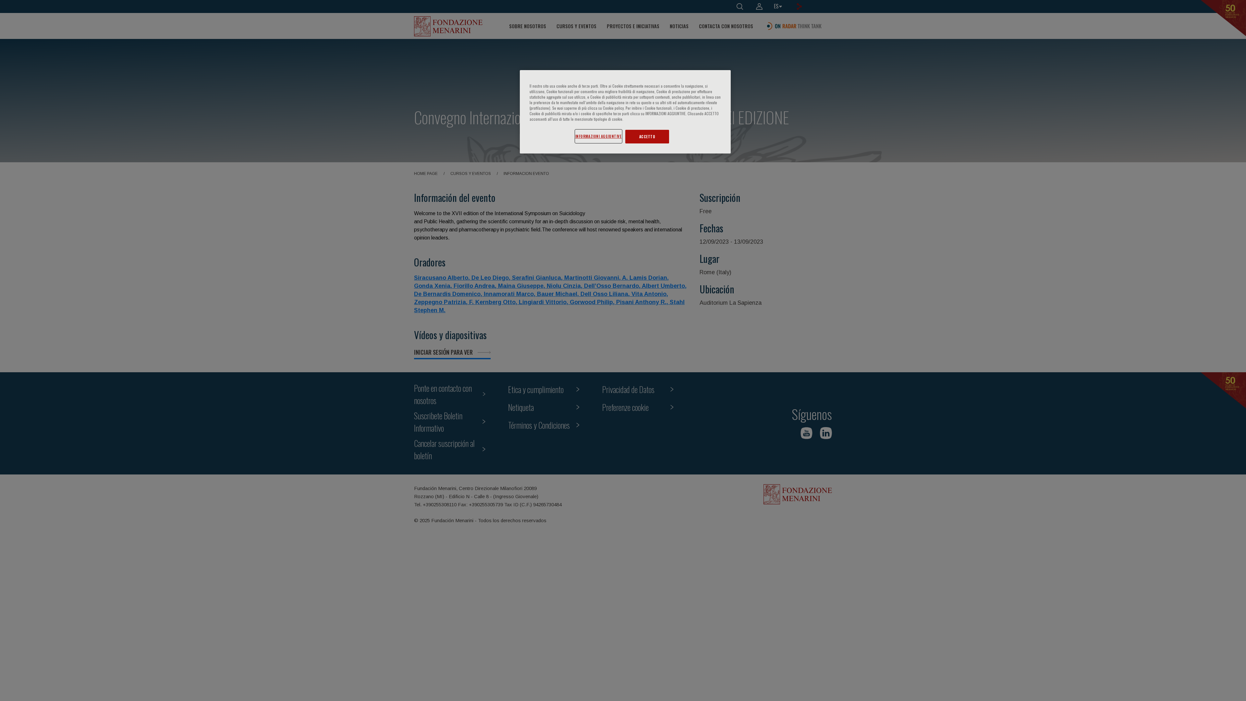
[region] (625, 112)
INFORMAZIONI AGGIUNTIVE (598, 136)
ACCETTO (647, 136)
